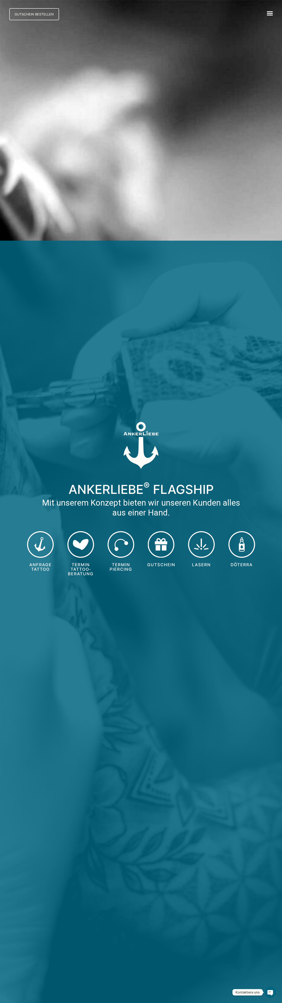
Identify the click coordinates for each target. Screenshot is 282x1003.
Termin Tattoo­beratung (81, 569)
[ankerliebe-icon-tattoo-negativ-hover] (40, 544)
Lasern (201, 564)
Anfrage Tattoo (40, 567)
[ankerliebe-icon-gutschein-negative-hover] (161, 544)
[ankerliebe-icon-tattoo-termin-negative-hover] (80, 544)
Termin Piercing (121, 567)
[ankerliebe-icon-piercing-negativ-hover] (121, 544)
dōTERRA (242, 564)
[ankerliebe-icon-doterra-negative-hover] (241, 544)
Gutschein (161, 564)
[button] (270, 13)
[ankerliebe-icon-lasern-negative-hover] (201, 544)
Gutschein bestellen (34, 14)
